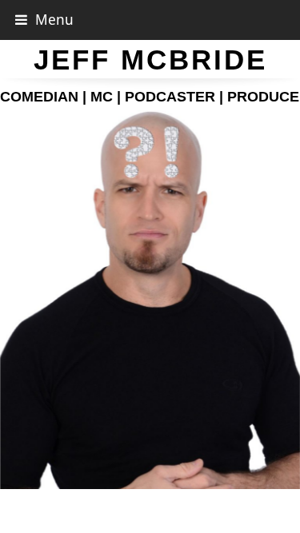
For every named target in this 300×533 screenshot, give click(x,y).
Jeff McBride (150, 59)
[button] (44, 19)
